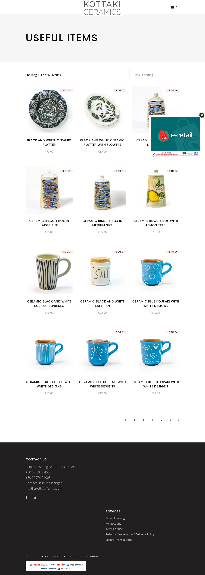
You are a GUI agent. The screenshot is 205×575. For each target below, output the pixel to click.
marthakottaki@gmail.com (44, 488)
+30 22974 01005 (38, 477)
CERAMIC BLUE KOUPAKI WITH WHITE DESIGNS (155, 303)
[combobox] (154, 75)
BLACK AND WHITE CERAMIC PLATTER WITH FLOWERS (102, 142)
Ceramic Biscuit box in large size (49, 223)
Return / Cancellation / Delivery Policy (130, 534)
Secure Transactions (119, 540)
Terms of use (114, 529)
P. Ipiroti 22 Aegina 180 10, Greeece (51, 467)
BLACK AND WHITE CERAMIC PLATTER (49, 142)
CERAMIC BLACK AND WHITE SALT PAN (102, 303)
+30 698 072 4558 (38, 472)
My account (113, 523)
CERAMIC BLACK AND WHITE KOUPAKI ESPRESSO (49, 303)
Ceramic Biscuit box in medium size (102, 223)
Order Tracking (115, 518)
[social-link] (26, 497)
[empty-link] (28, 7)
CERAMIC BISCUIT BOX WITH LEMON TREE (155, 223)
